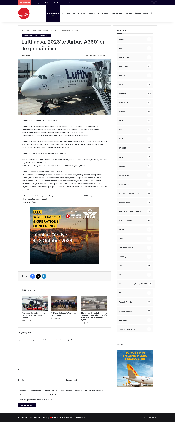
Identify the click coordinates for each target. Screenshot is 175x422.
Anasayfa (27, 30)
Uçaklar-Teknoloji (85, 13)
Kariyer (129, 13)
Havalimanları (68, 13)
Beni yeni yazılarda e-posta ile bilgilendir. (36, 400)
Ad (19, 370)
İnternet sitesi (71, 380)
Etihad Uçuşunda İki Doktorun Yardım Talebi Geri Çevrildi (53, 3)
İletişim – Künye (141, 13)
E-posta (21, 380)
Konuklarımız (103, 13)
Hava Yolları (52, 13)
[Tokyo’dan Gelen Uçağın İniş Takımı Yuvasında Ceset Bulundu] (35, 303)
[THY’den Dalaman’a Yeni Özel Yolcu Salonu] (64, 303)
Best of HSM (117, 13)
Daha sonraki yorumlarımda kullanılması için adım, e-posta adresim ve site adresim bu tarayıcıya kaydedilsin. (62, 390)
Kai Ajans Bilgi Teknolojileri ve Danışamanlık (68, 418)
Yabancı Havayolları (42, 35)
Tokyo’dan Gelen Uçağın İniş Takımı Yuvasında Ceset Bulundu (34, 315)
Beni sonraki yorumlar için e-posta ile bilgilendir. (38, 395)
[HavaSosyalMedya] (24, 13)
